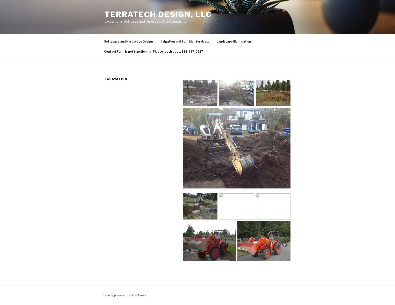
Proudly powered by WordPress (124, 295)
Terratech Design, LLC (158, 14)
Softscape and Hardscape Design (128, 41)
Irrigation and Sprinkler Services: (185, 41)
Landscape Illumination (234, 41)
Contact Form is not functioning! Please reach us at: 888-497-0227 (153, 51)
